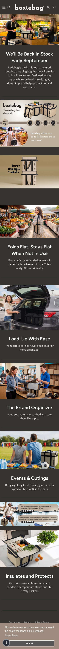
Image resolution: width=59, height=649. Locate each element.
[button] (6, 642)
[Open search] (9, 7)
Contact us (14, 622)
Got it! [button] (29, 643)
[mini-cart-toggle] (54, 7)
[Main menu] (4, 7)
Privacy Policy (42, 622)
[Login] (48, 7)
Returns (27, 622)
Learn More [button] (11, 635)
